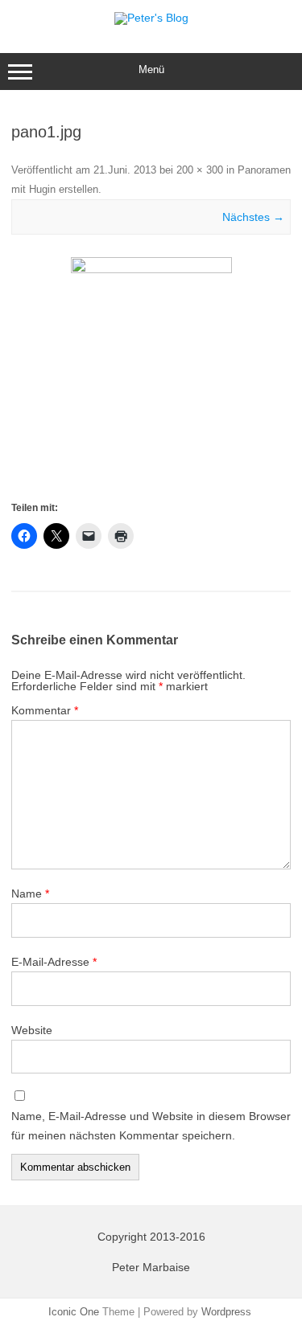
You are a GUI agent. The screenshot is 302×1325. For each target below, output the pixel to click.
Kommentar (44, 710)
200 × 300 (199, 170)
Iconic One (73, 1312)
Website (31, 1030)
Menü (151, 69)
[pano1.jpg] (151, 377)
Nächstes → (253, 217)
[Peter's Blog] (151, 17)
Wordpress (226, 1312)
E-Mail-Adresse (54, 961)
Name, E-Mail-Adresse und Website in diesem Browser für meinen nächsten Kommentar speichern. (151, 1126)
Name (30, 893)
